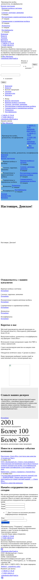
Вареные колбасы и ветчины (12, 8)
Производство (6, 41)
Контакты (4, 39)
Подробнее (5, 291)
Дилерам (4, 38)
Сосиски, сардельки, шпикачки (13, 12)
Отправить (5, 522)
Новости (4, 36)
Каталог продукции (8, 6)
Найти (35, 64)
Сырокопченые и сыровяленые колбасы (16, 21)
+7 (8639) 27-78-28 (7, 43)
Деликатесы (6, 26)
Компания (4, 34)
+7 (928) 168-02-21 (7, 45)
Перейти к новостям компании (12, 483)
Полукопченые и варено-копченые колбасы (17, 17)
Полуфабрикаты (7, 30)
